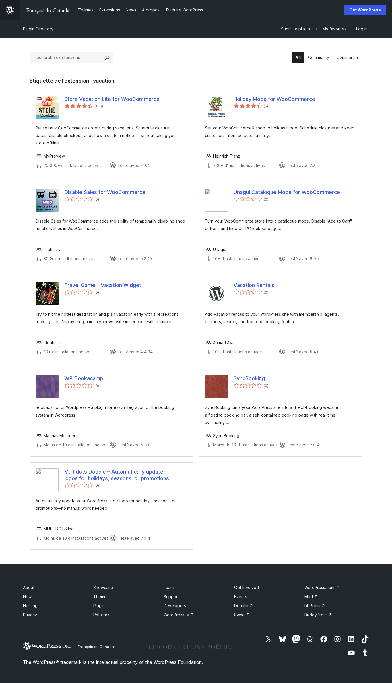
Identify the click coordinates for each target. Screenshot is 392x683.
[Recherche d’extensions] (107, 57)
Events (240, 596)
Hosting (30, 605)
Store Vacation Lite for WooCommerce (112, 99)
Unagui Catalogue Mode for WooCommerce (287, 192)
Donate (243, 605)
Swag (242, 614)
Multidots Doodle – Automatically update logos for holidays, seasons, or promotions (116, 475)
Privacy (30, 614)
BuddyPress (318, 614)
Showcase (103, 587)
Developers (175, 605)
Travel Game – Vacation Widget (102, 285)
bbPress (314, 605)
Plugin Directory (38, 28)
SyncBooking (249, 378)
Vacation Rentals (254, 285)
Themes (101, 596)
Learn (169, 587)
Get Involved (246, 587)
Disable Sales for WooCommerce (104, 192)
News (28, 596)
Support (171, 596)
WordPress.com (321, 587)
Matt (311, 596)
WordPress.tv (179, 614)
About (28, 587)
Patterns (101, 614)
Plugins (100, 605)
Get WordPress (365, 9)
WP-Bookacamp (83, 378)
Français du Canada (96, 646)
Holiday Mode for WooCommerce (274, 99)
